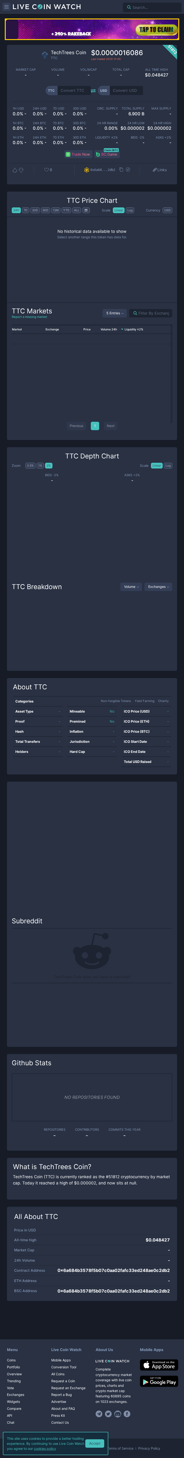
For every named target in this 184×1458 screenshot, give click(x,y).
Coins (11, 1360)
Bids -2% (137, 137)
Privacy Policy (149, 1448)
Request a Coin (63, 1381)
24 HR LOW (135, 123)
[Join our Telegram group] (100, 1414)
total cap (120, 69)
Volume (129, 587)
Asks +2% (163, 137)
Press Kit (58, 1415)
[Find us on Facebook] (127, 1414)
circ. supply (107, 108)
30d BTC (79, 123)
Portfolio (13, 1367)
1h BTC (18, 123)
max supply (161, 108)
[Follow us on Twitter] (108, 1414)
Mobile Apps (61, 1360)
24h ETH (39, 137)
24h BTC (39, 123)
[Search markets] (133, 313)
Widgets (13, 1401)
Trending (14, 1381)
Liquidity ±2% (106, 137)
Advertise (58, 1401)
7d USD (58, 108)
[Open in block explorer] (128, 170)
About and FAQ (63, 1408)
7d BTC (58, 123)
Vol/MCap (88, 69)
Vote (10, 1388)
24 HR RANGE (107, 123)
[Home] (114, 1361)
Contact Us (60, 1422)
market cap (26, 69)
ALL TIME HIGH (156, 69)
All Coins (57, 1374)
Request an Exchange (68, 1388)
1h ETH (18, 137)
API (9, 1415)
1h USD (18, 108)
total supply (133, 108)
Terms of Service (120, 1448)
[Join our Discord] (117, 1414)
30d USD (79, 108)
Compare (14, 1408)
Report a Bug (61, 1395)
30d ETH (79, 137)
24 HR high (162, 123)
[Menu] (6, 7)
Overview (14, 1374)
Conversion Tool (63, 1367)
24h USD (39, 108)
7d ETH (58, 137)
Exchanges (157, 587)
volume (58, 69)
